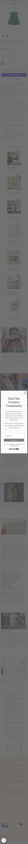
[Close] (25, 392)
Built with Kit (14, 449)
